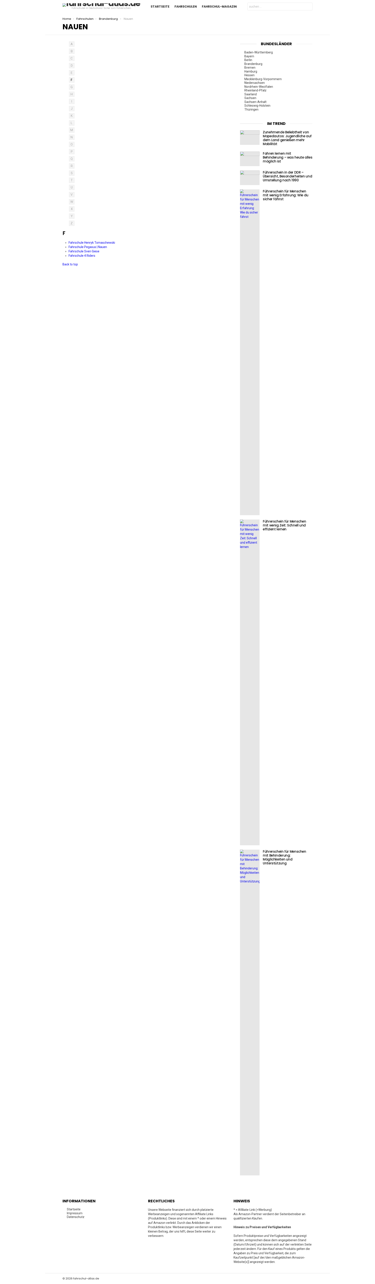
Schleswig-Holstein (257, 105)
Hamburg (251, 71)
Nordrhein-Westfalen (259, 86)
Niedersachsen (254, 82)
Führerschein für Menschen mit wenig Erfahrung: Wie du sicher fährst (285, 195)
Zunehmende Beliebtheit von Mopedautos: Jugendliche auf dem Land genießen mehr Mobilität (287, 138)
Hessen (249, 75)
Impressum (74, 1213)
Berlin (248, 60)
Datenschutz (75, 1217)
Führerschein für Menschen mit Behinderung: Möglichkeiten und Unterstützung (284, 857)
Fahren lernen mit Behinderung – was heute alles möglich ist (287, 157)
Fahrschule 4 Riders (82, 255)
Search (308, 7)
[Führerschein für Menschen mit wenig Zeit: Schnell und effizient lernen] (250, 682)
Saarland (250, 94)
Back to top (70, 264)
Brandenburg (253, 64)
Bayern (249, 56)
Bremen (250, 67)
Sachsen (250, 98)
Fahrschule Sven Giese (84, 251)
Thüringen (251, 109)
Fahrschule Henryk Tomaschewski (92, 242)
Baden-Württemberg (258, 52)
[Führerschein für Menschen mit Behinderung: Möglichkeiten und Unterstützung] (250, 1012)
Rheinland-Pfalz (255, 90)
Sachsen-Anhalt (255, 102)
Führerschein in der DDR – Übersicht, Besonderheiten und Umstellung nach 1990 (287, 176)
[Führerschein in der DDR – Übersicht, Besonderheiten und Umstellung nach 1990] (250, 177)
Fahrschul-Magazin (219, 6)
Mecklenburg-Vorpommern (263, 79)
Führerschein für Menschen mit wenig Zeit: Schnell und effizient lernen (284, 525)
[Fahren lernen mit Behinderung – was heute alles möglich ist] (250, 159)
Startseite (160, 6)
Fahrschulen (185, 6)
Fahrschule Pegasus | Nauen (88, 247)
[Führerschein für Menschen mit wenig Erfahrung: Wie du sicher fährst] (250, 352)
